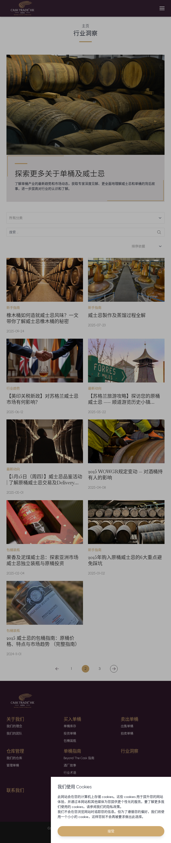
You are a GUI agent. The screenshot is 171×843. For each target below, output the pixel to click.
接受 (111, 831)
